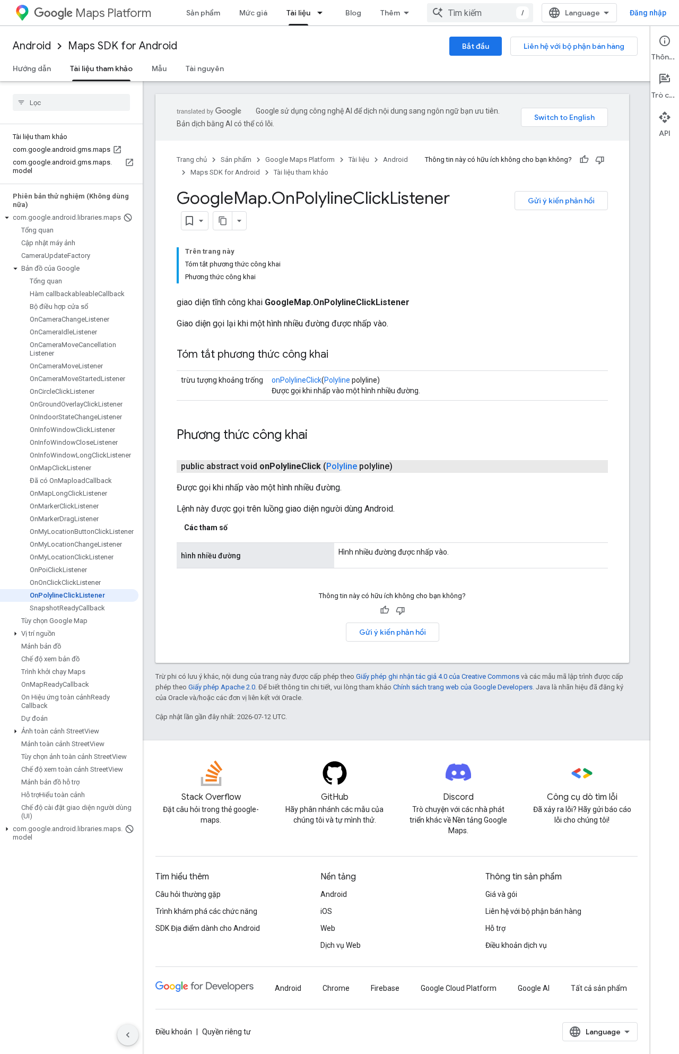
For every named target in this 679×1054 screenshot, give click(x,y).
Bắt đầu (475, 46)
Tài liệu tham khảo (101, 68)
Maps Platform (113, 13)
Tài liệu (298, 13)
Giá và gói (501, 894)
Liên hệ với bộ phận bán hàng (574, 46)
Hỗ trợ (495, 928)
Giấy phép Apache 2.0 (221, 687)
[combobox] (480, 12)
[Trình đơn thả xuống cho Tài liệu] (323, 12)
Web (327, 928)
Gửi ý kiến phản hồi (561, 200)
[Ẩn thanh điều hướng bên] (127, 1035)
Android (32, 46)
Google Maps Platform (300, 159)
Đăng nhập (648, 12)
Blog (353, 13)
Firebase (385, 988)
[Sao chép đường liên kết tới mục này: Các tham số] (238, 527)
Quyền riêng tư (226, 1031)
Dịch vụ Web (340, 945)
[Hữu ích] (584, 160)
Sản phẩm (203, 13)
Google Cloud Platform (459, 988)
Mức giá (253, 13)
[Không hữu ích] (600, 160)
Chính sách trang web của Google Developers (463, 687)
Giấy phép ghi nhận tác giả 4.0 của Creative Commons (437, 676)
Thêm (390, 13)
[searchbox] (71, 102)
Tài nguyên (205, 68)
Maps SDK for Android (122, 46)
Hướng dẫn (32, 68)
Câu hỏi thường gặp (188, 894)
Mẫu (159, 68)
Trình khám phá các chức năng (206, 911)
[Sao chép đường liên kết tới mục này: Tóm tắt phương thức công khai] (339, 355)
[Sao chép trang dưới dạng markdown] (222, 221)
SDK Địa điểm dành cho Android (207, 928)
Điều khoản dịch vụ (516, 945)
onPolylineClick (296, 380)
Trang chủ (192, 159)
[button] (69, 217)
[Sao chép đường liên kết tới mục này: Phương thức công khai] (318, 435)
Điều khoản (173, 1031)
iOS (326, 911)
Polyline (337, 380)
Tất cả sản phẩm (599, 988)
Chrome (336, 988)
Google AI (534, 988)
